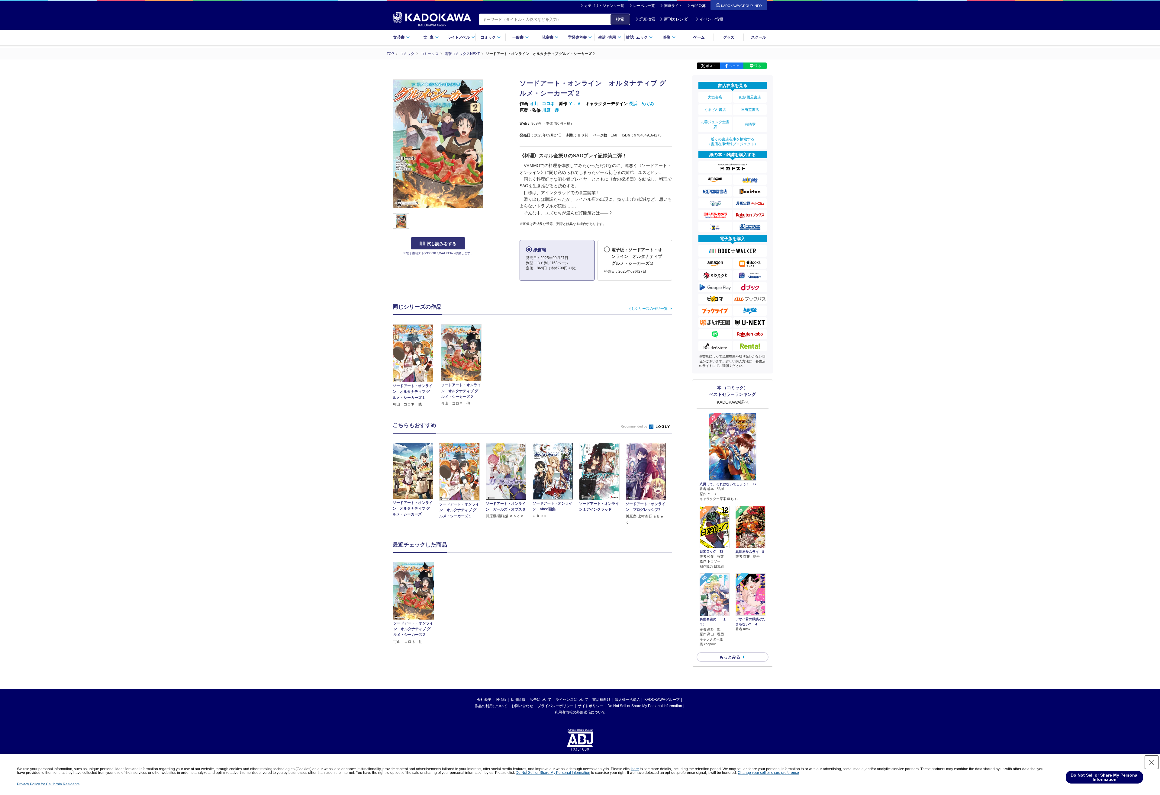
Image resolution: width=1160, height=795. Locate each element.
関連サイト (673, 6)
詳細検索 (647, 19)
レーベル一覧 (644, 6)
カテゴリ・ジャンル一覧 (604, 6)
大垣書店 (715, 97)
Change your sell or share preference (768, 772)
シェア (734, 66)
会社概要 (484, 699)
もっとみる (729, 657)
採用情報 (518, 699)
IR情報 (501, 699)
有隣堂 (750, 124)
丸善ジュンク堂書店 (715, 124)
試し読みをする (441, 243)
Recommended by (634, 426)
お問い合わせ (522, 706)
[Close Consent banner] (1151, 762)
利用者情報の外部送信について (580, 712)
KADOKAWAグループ (662, 699)
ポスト (711, 66)
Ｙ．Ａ (575, 103)
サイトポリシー (590, 706)
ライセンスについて (572, 699)
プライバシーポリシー (555, 706)
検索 (620, 19)
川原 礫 (550, 110)
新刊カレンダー (677, 19)
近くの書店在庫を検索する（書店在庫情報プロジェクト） (732, 141)
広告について (540, 699)
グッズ (728, 37)
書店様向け (601, 699)
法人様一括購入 (627, 699)
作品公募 (698, 6)
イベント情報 (711, 19)
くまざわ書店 (715, 109)
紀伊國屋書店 (750, 97)
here (635, 769)
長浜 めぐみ (641, 103)
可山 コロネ (542, 103)
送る (757, 66)
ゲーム (698, 37)
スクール (758, 37)
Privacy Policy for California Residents (48, 784)
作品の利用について (491, 706)
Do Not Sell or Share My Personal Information (644, 706)
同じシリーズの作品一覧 (648, 308)
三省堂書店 (750, 109)
